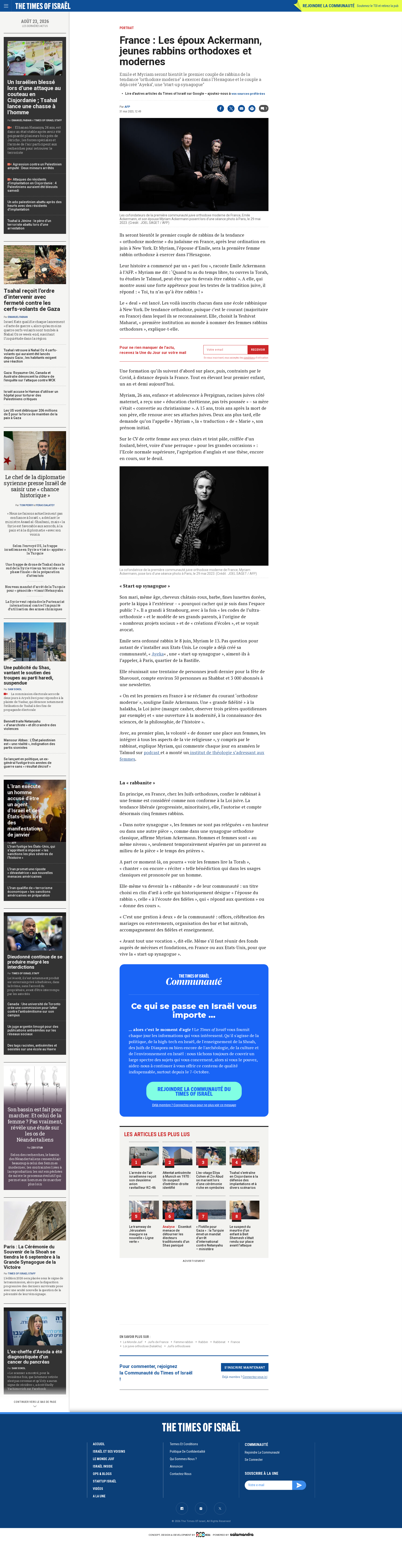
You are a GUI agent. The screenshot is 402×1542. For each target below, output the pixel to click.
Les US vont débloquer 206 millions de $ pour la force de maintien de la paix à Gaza (30, 414)
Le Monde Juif (132, 1342)
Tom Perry (26, 505)
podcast (152, 752)
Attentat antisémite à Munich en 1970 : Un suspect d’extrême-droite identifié (177, 1180)
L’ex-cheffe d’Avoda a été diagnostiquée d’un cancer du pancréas (34, 1357)
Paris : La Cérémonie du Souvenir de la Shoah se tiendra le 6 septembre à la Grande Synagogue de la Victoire (32, 1257)
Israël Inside (103, 1466)
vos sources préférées (248, 93)
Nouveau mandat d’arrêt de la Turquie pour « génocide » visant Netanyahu (35, 589)
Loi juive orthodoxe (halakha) (142, 1346)
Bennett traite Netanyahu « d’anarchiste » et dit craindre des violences (30, 725)
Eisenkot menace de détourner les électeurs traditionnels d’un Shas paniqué (177, 1236)
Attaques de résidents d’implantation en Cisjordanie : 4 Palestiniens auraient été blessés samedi (32, 185)
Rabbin (203, 1342)
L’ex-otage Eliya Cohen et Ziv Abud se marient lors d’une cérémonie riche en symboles (210, 1180)
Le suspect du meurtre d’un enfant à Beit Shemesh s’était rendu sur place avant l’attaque (242, 1236)
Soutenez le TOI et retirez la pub (378, 6)
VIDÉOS (98, 1489)
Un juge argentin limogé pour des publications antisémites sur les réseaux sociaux (32, 1030)
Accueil (99, 1444)
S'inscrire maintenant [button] (244, 1367)
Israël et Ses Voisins (109, 1451)
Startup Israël (104, 1481)
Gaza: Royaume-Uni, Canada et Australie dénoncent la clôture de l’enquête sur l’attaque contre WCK (29, 376)
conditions (249, 357)
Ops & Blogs (102, 1474)
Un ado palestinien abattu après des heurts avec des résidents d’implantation (34, 205)
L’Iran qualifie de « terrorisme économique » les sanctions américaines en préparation (29, 891)
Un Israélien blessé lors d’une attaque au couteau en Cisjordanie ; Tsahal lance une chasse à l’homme (34, 97)
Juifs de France (158, 1342)
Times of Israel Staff (48, 120)
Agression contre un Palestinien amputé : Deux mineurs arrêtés (34, 166)
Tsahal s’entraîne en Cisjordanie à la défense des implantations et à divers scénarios (244, 1180)
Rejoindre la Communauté (329, 5)
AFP (127, 106)
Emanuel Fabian (21, 120)
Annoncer (176, 1466)
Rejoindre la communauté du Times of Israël (194, 1091)
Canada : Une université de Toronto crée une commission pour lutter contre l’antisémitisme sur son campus (33, 1009)
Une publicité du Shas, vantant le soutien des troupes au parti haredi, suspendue (28, 675)
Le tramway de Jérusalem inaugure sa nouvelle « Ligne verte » (141, 1234)
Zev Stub (37, 1147)
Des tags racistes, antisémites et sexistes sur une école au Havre (32, 1047)
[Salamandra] (241, 1534)
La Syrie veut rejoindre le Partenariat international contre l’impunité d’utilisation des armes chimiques (34, 605)
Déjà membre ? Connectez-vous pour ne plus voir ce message (194, 1105)
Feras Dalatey (45, 505)
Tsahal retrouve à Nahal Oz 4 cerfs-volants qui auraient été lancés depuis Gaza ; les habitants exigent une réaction (30, 355)
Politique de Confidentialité (187, 1451)
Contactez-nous (180, 1474)
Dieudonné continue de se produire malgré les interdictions (34, 962)
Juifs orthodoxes (178, 1346)
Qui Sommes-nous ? (183, 1459)
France (235, 1342)
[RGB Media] (204, 1534)
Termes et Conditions (184, 1444)
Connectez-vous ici (255, 1377)
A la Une (99, 1496)
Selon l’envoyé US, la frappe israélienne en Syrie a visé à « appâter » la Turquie (35, 549)
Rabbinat (219, 1342)
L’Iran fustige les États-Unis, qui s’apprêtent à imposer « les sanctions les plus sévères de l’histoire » (31, 852)
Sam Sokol (15, 689)
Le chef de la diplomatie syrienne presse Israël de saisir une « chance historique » (35, 486)
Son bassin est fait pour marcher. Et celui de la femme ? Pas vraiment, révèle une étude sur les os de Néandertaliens (35, 1124)
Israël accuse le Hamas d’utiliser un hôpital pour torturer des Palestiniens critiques (31, 395)
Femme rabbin (183, 1342)
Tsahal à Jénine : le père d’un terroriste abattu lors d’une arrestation (29, 224)
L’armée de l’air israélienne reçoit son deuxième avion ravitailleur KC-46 (142, 1180)
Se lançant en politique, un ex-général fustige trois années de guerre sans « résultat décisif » (27, 762)
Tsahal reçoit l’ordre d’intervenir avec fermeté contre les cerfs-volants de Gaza (32, 300)
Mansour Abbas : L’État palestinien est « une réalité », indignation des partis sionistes (29, 743)
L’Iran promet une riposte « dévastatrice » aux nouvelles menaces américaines (30, 872)
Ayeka (158, 654)
